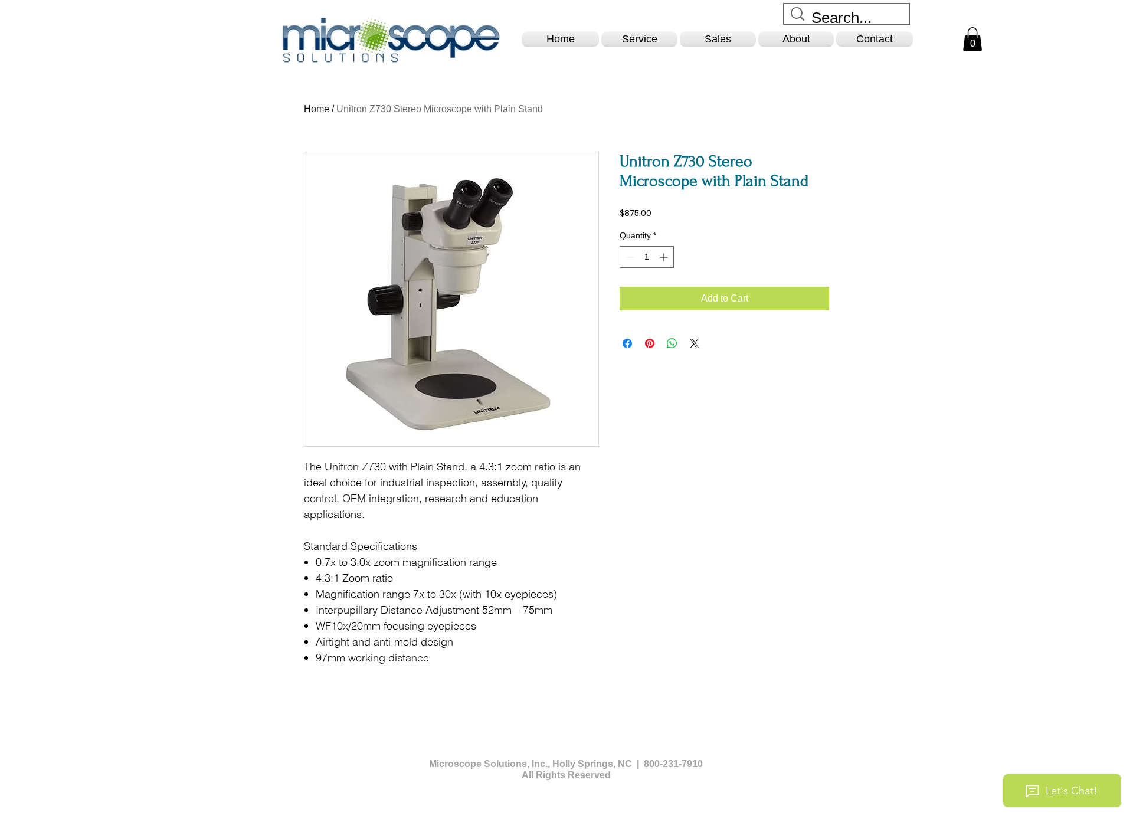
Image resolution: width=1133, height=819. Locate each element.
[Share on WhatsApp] (672, 343)
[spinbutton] (646, 257)
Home (316, 109)
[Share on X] (694, 343)
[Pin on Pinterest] (650, 343)
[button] (639, 39)
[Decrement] (628, 257)
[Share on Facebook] (627, 343)
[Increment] (664, 257)
